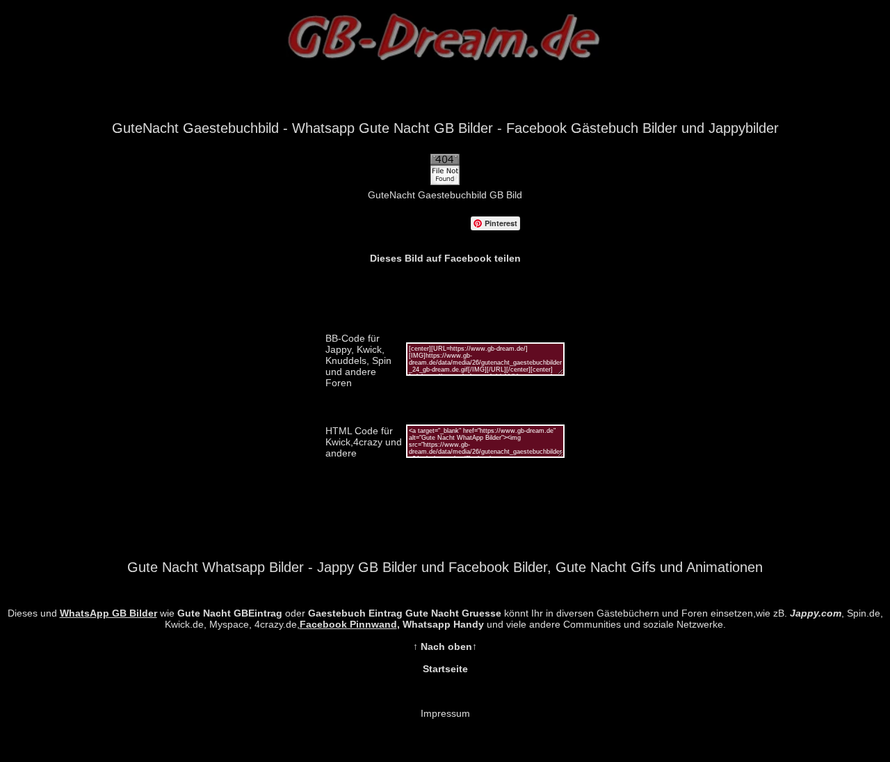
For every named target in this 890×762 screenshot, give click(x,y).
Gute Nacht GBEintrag (229, 613)
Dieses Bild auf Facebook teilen (445, 258)
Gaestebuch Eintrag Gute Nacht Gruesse (404, 613)
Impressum (445, 713)
